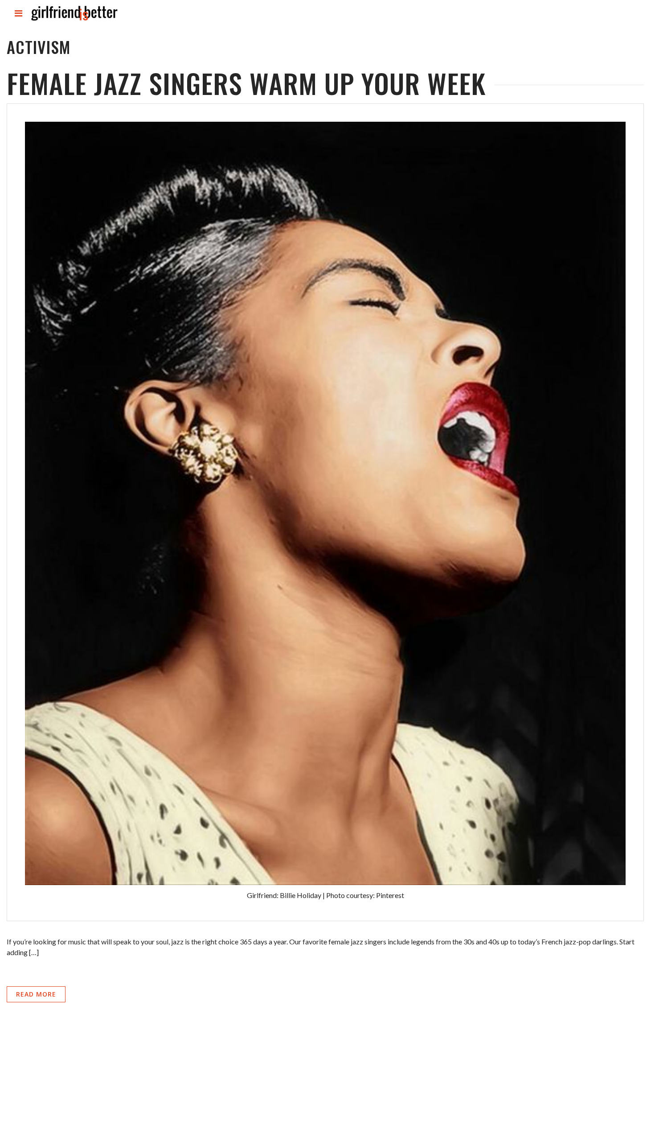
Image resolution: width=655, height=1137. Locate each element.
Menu (19, 20)
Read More (36, 994)
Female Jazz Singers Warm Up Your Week (246, 83)
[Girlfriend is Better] (74, 20)
